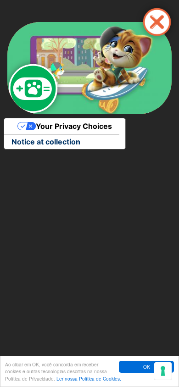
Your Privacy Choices (74, 126)
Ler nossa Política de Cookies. (88, 378)
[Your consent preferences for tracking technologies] (163, 371)
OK (146, 366)
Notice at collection (45, 141)
